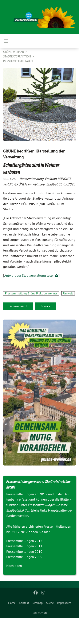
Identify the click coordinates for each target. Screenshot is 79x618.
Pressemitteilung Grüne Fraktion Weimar (31, 293)
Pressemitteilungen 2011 (24, 546)
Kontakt (24, 603)
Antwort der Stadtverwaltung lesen (29, 275)
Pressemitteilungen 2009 (24, 557)
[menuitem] (12, 603)
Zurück (45, 306)
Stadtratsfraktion (17, 56)
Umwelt (68, 293)
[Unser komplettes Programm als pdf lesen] (39, 393)
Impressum (64, 603)
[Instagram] (43, 593)
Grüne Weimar (14, 52)
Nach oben (14, 566)
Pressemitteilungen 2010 (24, 551)
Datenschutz (39, 613)
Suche (50, 603)
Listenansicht (17, 306)
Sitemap (37, 603)
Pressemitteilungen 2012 (24, 541)
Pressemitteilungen (18, 61)
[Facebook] (35, 593)
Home (12, 603)
